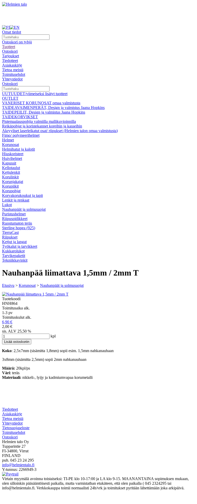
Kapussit (9, 163)
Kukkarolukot (13, 251)
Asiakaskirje (12, 65)
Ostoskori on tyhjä (17, 42)
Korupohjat (11, 191)
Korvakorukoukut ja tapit (22, 195)
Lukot (7, 205)
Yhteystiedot (12, 79)
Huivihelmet (12, 158)
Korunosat (10, 144)
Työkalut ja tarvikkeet (19, 246)
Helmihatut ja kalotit (18, 149)
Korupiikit (10, 186)
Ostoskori (10, 51)
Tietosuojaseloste (15, 428)
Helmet (8, 140)
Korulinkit (10, 177)
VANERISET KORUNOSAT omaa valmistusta (41, 103)
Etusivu (8, 285)
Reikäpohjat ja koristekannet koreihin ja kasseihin (42, 126)
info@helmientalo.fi (18, 465)
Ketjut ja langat (14, 242)
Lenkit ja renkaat (15, 200)
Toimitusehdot (13, 74)
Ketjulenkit (11, 172)
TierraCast (10, 232)
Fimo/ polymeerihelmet (21, 135)
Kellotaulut (11, 168)
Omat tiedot (11, 32)
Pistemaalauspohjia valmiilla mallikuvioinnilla (39, 121)
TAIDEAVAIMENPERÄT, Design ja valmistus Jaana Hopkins (53, 107)
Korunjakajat (12, 181)
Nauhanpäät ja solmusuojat (24, 209)
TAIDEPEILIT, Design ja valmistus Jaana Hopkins (43, 112)
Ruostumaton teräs (17, 223)
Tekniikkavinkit (14, 260)
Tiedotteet (10, 60)
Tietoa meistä (12, 70)
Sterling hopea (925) (18, 228)
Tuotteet (8, 46)
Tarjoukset (10, 56)
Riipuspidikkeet (14, 218)
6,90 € (7, 322)
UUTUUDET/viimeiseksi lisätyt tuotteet (34, 93)
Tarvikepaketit (13, 255)
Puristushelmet (14, 214)
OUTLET (10, 98)
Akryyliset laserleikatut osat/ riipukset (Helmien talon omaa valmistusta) (60, 131)
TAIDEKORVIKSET (20, 117)
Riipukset (9, 237)
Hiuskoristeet (12, 154)
